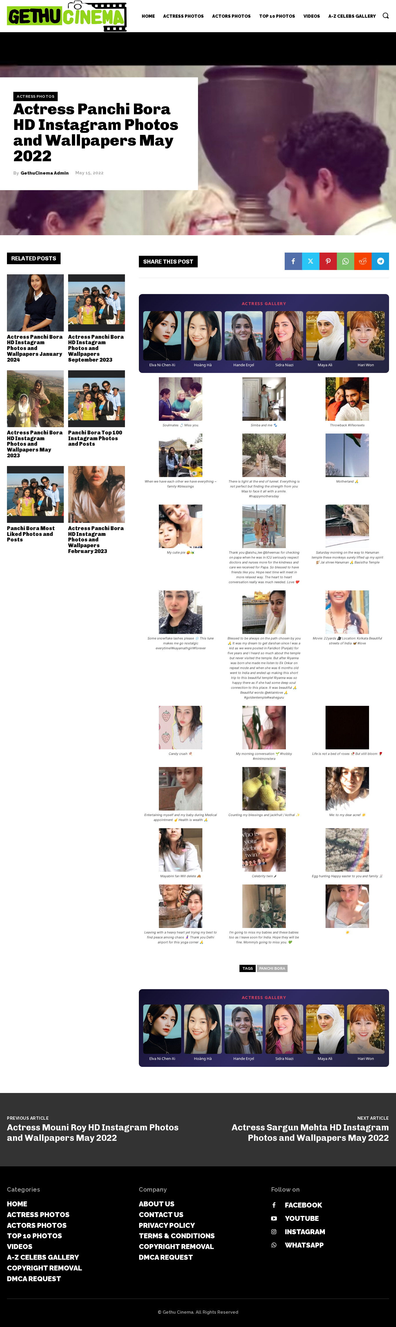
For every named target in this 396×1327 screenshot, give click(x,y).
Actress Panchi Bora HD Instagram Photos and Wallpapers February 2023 (96, 539)
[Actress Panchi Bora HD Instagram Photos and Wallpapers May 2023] (35, 398)
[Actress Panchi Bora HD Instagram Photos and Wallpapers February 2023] (96, 494)
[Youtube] (274, 1219)
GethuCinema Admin (45, 173)
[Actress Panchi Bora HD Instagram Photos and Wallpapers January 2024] (35, 302)
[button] (385, 15)
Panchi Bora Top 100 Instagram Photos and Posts (95, 438)
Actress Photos (35, 96)
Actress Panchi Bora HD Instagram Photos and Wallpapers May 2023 (35, 444)
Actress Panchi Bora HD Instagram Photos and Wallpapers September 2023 (96, 348)
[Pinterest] (328, 261)
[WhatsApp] (345, 261)
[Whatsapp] (274, 1245)
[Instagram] (274, 1232)
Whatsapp (304, 1245)
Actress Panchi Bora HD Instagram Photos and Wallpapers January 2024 (35, 348)
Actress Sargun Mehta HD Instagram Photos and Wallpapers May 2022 (310, 1132)
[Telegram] (380, 261)
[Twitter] (310, 261)
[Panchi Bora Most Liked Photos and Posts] (35, 494)
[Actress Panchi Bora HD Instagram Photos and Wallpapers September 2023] (96, 302)
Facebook (303, 1205)
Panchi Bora (272, 968)
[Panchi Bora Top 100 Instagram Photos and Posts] (96, 398)
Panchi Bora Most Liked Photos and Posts (31, 534)
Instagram (305, 1232)
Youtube (302, 1218)
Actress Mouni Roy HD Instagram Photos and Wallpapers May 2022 (93, 1132)
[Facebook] (293, 261)
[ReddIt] (363, 261)
